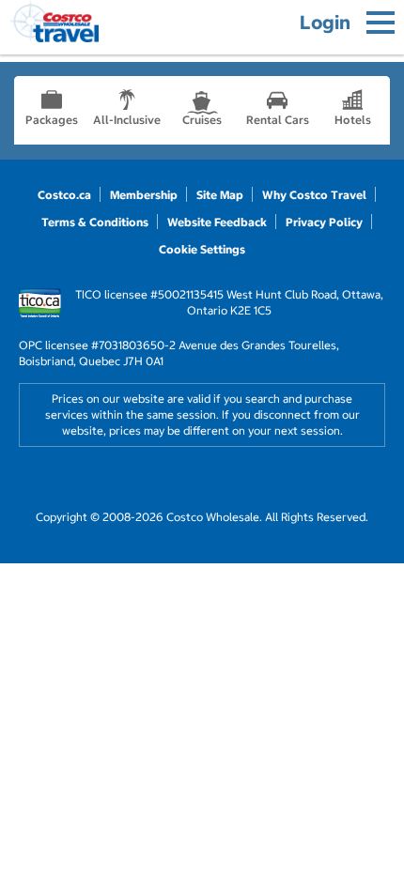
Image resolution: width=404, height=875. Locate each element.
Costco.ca (64, 195)
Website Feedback (217, 222)
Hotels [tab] (352, 120)
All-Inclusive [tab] (127, 120)
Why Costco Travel (314, 195)
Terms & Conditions (94, 222)
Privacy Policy (324, 222)
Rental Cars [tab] (277, 120)
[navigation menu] (380, 22)
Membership (144, 195)
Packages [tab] (51, 120)
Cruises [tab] (202, 120)
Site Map (219, 195)
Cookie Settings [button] (202, 249)
